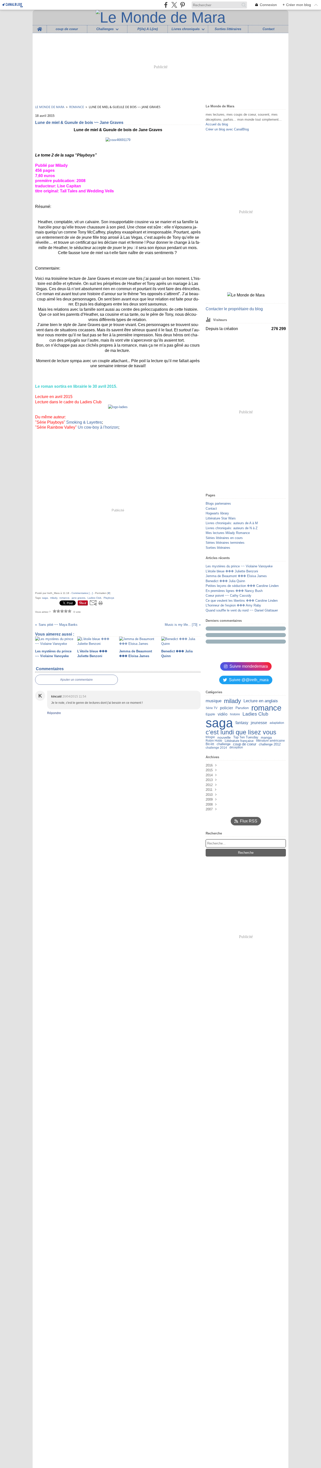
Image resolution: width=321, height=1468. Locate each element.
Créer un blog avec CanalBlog (227, 129)
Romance (76, 107)
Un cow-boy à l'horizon (98, 427)
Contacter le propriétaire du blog (234, 309)
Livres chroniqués (186, 29)
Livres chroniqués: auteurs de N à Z (232, 528)
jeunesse (259, 723)
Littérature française (239, 740)
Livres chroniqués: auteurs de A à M (232, 523)
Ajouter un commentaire (76, 679)
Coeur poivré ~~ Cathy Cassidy (228, 595)
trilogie (210, 737)
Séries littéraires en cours (224, 538)
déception (236, 747)
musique (213, 701)
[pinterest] (182, 5)
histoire (235, 714)
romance (266, 708)
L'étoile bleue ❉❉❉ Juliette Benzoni (232, 571)
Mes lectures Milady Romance (228, 533)
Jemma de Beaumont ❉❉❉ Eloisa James (236, 576)
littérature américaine (270, 740)
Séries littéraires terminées (225, 543)
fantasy (241, 723)
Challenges (105, 29)
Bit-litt (210, 744)
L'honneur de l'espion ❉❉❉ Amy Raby (233, 605)
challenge (223, 744)
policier (226, 708)
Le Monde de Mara (49, 107)
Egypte (210, 714)
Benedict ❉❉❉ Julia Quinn (225, 581)
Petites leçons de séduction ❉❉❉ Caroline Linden (242, 586)
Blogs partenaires (218, 503)
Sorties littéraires (228, 29)
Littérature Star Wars (221, 518)
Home (40, 27)
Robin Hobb (214, 740)
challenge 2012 (270, 744)
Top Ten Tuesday (245, 737)
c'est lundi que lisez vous (241, 732)
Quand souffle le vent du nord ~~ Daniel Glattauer (242, 610)
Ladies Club (255, 714)
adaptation (277, 722)
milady (232, 701)
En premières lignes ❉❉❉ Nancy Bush (234, 591)
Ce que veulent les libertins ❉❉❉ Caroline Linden (242, 600)
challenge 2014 (216, 747)
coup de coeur (67, 29)
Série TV (211, 708)
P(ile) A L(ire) (147, 29)
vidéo (222, 714)
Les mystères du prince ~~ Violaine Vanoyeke (239, 566)
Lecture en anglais (261, 701)
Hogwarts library (217, 513)
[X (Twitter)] (174, 5)
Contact (268, 29)
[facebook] (166, 5)
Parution (242, 708)
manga (266, 737)
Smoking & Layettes (84, 422)
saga (219, 723)
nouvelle (224, 737)
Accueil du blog (217, 124)
